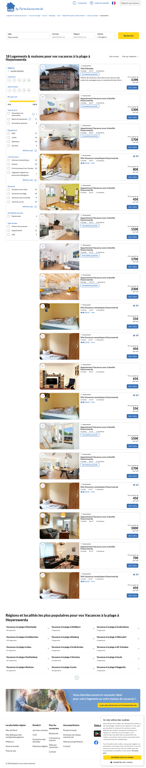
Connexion (82, 3)
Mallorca (10, 741)
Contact (52, 751)
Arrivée (55, 34)
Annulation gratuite (24, 123)
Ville (10, 34)
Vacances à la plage (24, 193)
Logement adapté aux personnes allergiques (24, 173)
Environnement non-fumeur (24, 168)
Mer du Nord (11, 730)
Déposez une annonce (130, 3)
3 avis (93, 163)
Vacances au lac (24, 202)
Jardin (24, 137)
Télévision (24, 141)
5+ (29, 80)
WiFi (24, 133)
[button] (122, 762)
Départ (77, 34)
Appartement (24, 230)
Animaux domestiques (24, 160)
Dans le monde (12, 746)
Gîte (24, 234)
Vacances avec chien (24, 189)
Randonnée (24, 216)
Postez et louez (70, 730)
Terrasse (24, 146)
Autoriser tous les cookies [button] (122, 757)
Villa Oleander (87, 68)
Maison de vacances (24, 226)
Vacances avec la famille (24, 197)
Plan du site (11, 750)
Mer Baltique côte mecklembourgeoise (15, 736)
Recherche (129, 35)
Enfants (24, 164)
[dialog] (122, 741)
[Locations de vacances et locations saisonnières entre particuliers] (24, 9)
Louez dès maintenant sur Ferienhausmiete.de (118, 705)
